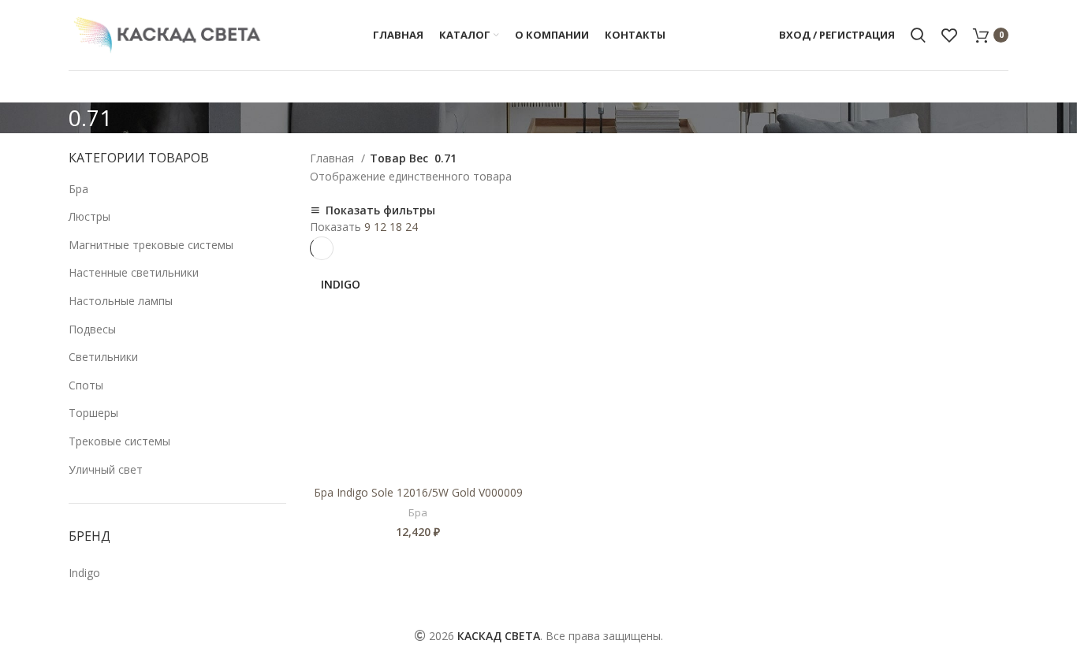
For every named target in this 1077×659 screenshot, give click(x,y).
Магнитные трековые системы (151, 244)
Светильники (103, 356)
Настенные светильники (134, 272)
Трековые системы (119, 441)
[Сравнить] (515, 285)
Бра (78, 188)
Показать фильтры (380, 210)
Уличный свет (106, 469)
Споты (86, 385)
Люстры (89, 216)
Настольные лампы (121, 300)
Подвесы (92, 329)
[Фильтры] (19, 639)
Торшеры (93, 412)
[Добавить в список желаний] (515, 321)
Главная (333, 158)
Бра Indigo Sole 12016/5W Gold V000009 (418, 492)
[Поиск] (918, 35)
